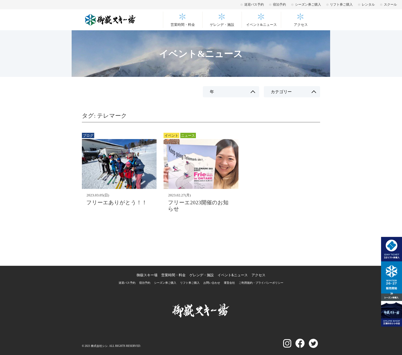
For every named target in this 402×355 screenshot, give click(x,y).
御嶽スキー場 (147, 275)
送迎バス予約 (254, 4)
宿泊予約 (279, 4)
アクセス (301, 25)
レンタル (368, 4)
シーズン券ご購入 (308, 4)
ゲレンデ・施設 (222, 25)
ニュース (188, 135)
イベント (171, 135)
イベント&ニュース (261, 25)
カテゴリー (281, 91)
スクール (390, 4)
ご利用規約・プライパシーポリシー (261, 282)
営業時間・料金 (183, 25)
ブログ (88, 135)
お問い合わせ (211, 282)
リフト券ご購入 (341, 4)
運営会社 (229, 282)
